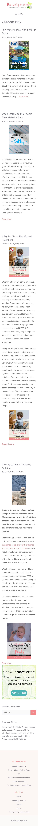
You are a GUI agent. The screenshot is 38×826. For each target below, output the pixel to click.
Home (19, 774)
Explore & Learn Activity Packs (19, 770)
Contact (19, 804)
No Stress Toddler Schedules (19, 778)
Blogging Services (19, 766)
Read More (23, 96)
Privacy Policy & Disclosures (19, 812)
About (19, 797)
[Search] (33, 712)
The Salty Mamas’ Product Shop (19, 785)
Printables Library (19, 781)
